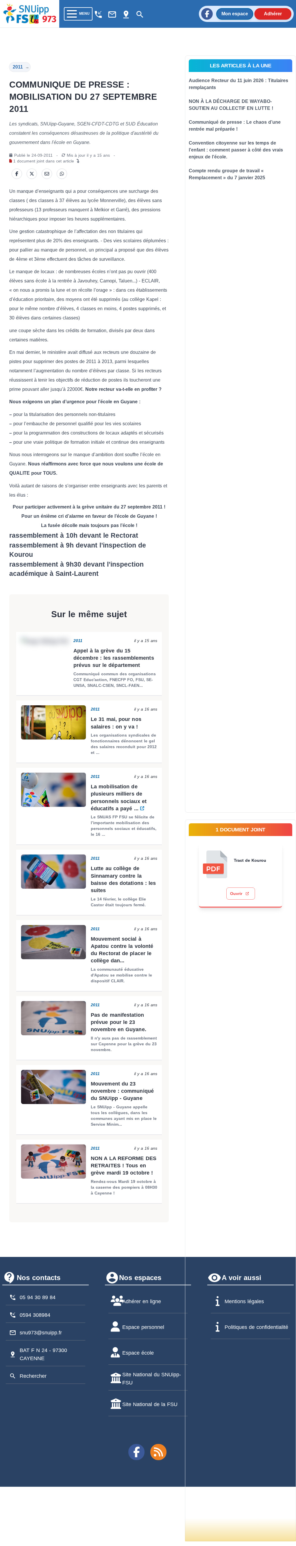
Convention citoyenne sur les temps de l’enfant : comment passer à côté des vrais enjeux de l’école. (236, 149)
